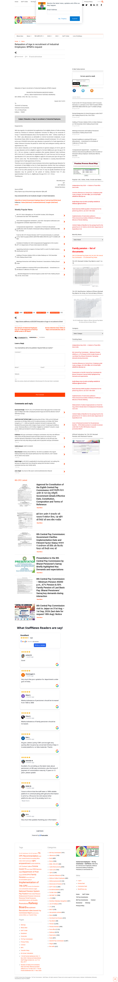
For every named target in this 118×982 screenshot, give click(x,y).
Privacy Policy (25, 942)
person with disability (32, 900)
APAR (40, 856)
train (27, 915)
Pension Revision (54, 926)
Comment (18, 352)
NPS (22, 947)
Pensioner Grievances (34, 896)
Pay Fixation (23, 894)
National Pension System (29, 891)
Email (43, 367)
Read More (39, 507)
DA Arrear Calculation (27, 953)
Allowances (52, 855)
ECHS (24, 875)
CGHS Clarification (27, 861)
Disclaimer (24, 933)
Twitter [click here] (26, 202)
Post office (52, 929)
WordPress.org (82, 889)
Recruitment (30, 908)
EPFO (29, 875)
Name (17, 367)
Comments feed (82, 886)
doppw (20, 874)
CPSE (34, 869)
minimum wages (32, 888)
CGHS (49, 36)
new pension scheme (55, 912)
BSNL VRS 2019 (53, 864)
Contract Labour (27, 866)
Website (17, 374)
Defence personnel (54, 881)
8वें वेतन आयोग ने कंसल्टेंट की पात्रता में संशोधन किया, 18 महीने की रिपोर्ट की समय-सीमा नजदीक (49, 517)
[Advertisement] (40, 75)
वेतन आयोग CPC (39, 36)
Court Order (29, 869)
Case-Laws (52, 869)
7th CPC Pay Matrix (33, 853)
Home (78, 894)
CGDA (20, 861)
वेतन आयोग (51, 946)
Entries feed (81, 883)
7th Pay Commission (27, 939)
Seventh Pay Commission (56, 941)
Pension (51, 923)
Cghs (50, 872)
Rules (50, 938)
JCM (50, 898)
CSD (56, 36)
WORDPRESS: (33, 337)
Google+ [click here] (52, 202)
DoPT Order (65, 36)
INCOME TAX (53, 895)
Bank (50, 858)
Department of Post (30, 872)
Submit (75, 19)
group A (30, 879)
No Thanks (62, 19)
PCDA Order (31, 894)
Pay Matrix (52, 921)
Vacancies (24, 936)
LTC (50, 906)
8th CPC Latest (21, 480)
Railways (51, 932)
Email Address (52, 9)
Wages (51, 943)
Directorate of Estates (55, 884)
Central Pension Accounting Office (31, 858)
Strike (24, 915)
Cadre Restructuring (55, 867)
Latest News (76, 97)
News (28, 36)
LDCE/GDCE (25, 888)
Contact (23, 944)
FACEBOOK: (42, 337)
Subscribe (76, 83)
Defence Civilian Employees (57, 878)
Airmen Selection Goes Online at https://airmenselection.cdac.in (55, 328)
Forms (27, 877)
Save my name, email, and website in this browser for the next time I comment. (37, 381)
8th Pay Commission (55, 852)
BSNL (20, 858)
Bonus (51, 861)
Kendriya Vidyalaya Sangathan (58, 901)
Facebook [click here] (39, 202)
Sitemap (23, 925)
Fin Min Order (53, 892)
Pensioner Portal (24, 898)
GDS (30, 877)
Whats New (20, 36)
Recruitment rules (26, 910)
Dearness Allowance (55, 875)
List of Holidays (77, 36)
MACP (51, 909)
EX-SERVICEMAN (54, 889)
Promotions (23, 903)
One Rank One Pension (55, 918)
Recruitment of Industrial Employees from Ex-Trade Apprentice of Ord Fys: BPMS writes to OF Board (26, 329)
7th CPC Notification (23, 853)
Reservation (52, 935)
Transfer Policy (33, 915)
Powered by (75, 86)
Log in (79, 880)
